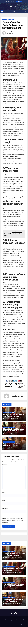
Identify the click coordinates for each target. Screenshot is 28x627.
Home (7, 624)
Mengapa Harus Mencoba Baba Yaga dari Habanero (19, 385)
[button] (26, 11)
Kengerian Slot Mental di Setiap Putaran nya (13, 444)
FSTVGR (14, 6)
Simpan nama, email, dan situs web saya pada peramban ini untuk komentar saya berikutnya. (12, 520)
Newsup (22, 619)
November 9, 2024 (9, 572)
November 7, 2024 (9, 603)
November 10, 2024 (10, 557)
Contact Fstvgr (19, 624)
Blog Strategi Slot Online (8, 19)
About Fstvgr (12, 624)
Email (4, 500)
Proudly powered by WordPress (9, 619)
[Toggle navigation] (14, 11)
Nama (4, 492)
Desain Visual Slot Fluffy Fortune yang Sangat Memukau (13, 570)
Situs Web (5, 508)
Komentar (5, 464)
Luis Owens (12, 31)
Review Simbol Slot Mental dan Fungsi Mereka (9, 385)
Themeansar (14, 620)
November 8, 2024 (9, 588)
